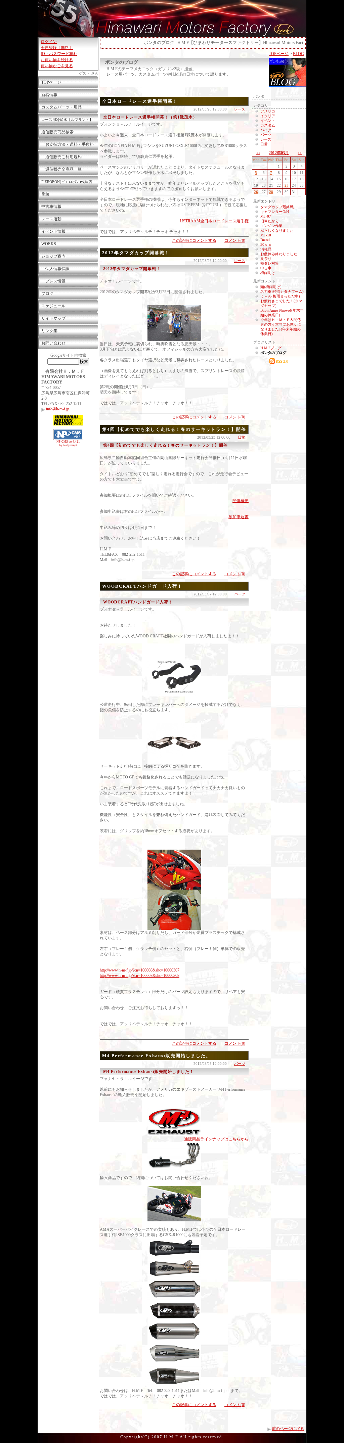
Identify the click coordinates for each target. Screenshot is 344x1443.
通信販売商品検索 (57, 132)
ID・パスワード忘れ (59, 53)
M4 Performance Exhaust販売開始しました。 (156, 1055)
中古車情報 (51, 206)
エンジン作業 (271, 226)
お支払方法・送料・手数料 (67, 144)
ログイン (49, 41)
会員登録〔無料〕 (57, 47)
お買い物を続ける (57, 59)
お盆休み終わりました (278, 254)
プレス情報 (53, 281)
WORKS (48, 243)
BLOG (298, 53)
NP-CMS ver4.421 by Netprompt (68, 443)
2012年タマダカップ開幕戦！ (136, 252)
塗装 (45, 194)
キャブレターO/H (274, 212)
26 (256, 192)
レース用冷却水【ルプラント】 (67, 120)
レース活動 (51, 219)
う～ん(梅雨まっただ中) (280, 296)
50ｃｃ (266, 244)
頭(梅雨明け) (271, 287)
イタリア (267, 116)
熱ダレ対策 (269, 263)
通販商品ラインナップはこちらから (216, 1139)
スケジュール (53, 306)
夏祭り (265, 259)
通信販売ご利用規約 (61, 156)
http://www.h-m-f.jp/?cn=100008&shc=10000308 (139, 975)
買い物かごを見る (57, 65)
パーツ (239, 594)
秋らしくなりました (277, 230)
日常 (241, 437)
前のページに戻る (288, 1428)
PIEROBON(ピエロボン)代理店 (66, 182)
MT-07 (265, 216)
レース (239, 109)
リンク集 (49, 330)
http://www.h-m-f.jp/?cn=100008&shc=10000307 (139, 970)
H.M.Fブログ (271, 348)
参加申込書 (238, 516)
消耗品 (265, 249)
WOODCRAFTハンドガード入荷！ (142, 586)
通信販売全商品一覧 (61, 169)
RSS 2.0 (281, 361)
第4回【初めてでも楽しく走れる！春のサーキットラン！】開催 (174, 429)
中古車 (265, 268)
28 (271, 192)
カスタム (267, 125)
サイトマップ (53, 318)
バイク (265, 130)
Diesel (265, 240)
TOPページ (51, 82)
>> (300, 153)
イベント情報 (53, 231)
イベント (267, 121)
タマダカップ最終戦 (277, 207)
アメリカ (267, 111)
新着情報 (49, 94)
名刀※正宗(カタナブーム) (282, 291)
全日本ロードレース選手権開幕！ (140, 101)
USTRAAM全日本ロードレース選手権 (214, 221)
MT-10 (265, 235)
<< (258, 153)
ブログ (47, 293)
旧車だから (269, 221)
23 (287, 185)
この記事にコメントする (194, 240)
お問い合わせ (53, 343)
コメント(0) (234, 240)
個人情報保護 (55, 268)
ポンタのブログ (121, 62)
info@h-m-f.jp (57, 409)
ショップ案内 (53, 256)
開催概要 (240, 500)
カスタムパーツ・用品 (61, 107)
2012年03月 (279, 152)
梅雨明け (267, 273)
